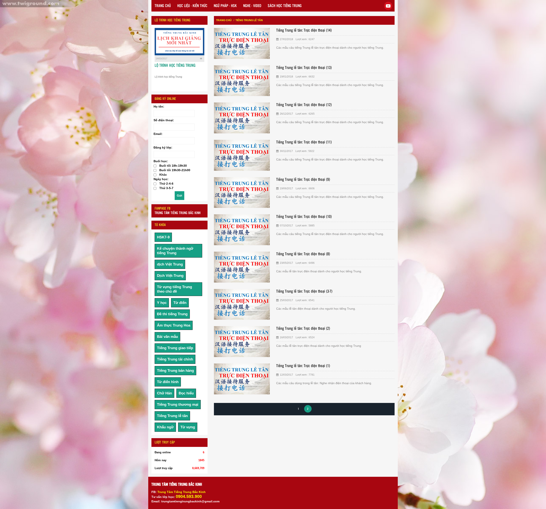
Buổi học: (161, 161)
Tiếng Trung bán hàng (175, 371)
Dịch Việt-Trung (170, 276)
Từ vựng (187, 427)
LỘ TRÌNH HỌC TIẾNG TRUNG (175, 66)
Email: (158, 134)
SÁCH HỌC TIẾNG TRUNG (285, 6)
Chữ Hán (164, 393)
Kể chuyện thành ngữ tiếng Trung (175, 250)
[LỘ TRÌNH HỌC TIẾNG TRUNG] (179, 41)
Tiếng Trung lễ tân (172, 416)
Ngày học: (161, 179)
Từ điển (179, 303)
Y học (162, 303)
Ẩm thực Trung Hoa (173, 325)
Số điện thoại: (164, 120)
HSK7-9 (163, 237)
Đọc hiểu (186, 393)
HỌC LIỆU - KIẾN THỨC (192, 6)
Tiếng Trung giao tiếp (175, 348)
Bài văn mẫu (167, 337)
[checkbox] (155, 166)
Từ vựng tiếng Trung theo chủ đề (174, 289)
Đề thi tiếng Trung (172, 314)
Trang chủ (224, 20)
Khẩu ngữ (165, 427)
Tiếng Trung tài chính (175, 359)
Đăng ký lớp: (163, 147)
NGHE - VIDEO (252, 6)
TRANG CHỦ (163, 6)
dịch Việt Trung (170, 264)
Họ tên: (159, 106)
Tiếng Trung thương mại (177, 405)
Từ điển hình (168, 382)
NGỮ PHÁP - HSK (225, 6)
